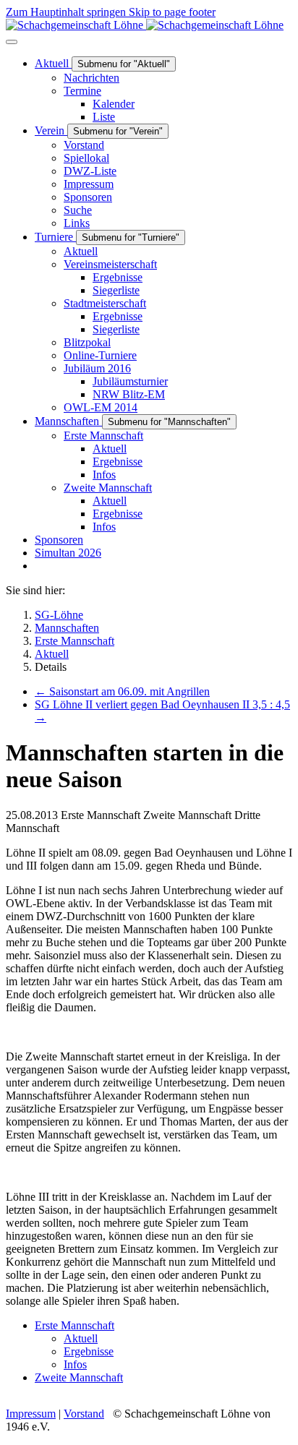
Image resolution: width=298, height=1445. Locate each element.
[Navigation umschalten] (11, 42)
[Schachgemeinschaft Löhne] (145, 25)
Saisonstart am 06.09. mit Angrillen (122, 691)
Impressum (31, 1413)
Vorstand (84, 1413)
